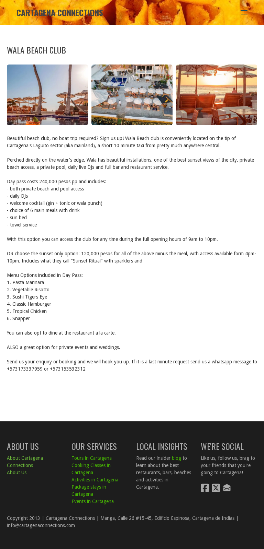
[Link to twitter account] (216, 487)
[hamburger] (244, 12)
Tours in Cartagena (92, 458)
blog (176, 458)
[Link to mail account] (227, 487)
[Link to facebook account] (205, 487)
